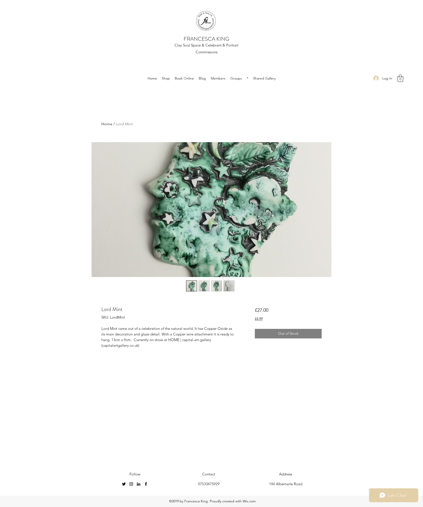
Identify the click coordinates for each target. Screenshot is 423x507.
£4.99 (259, 318)
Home (106, 124)
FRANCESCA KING (206, 39)
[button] (400, 78)
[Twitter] (123, 484)
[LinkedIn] (138, 484)
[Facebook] (145, 484)
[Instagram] (131, 484)
